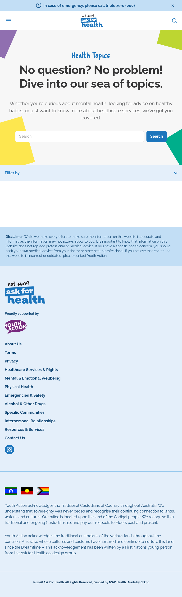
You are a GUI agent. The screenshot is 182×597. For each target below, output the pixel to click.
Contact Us (15, 438)
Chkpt (145, 582)
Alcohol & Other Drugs (25, 404)
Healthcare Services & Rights (31, 369)
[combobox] (79, 136)
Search (156, 136)
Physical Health (19, 387)
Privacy (11, 361)
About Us (13, 344)
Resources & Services (24, 429)
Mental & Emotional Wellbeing (32, 378)
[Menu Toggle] (8, 20)
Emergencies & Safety (25, 395)
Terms (10, 352)
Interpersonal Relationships (30, 421)
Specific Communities (25, 412)
